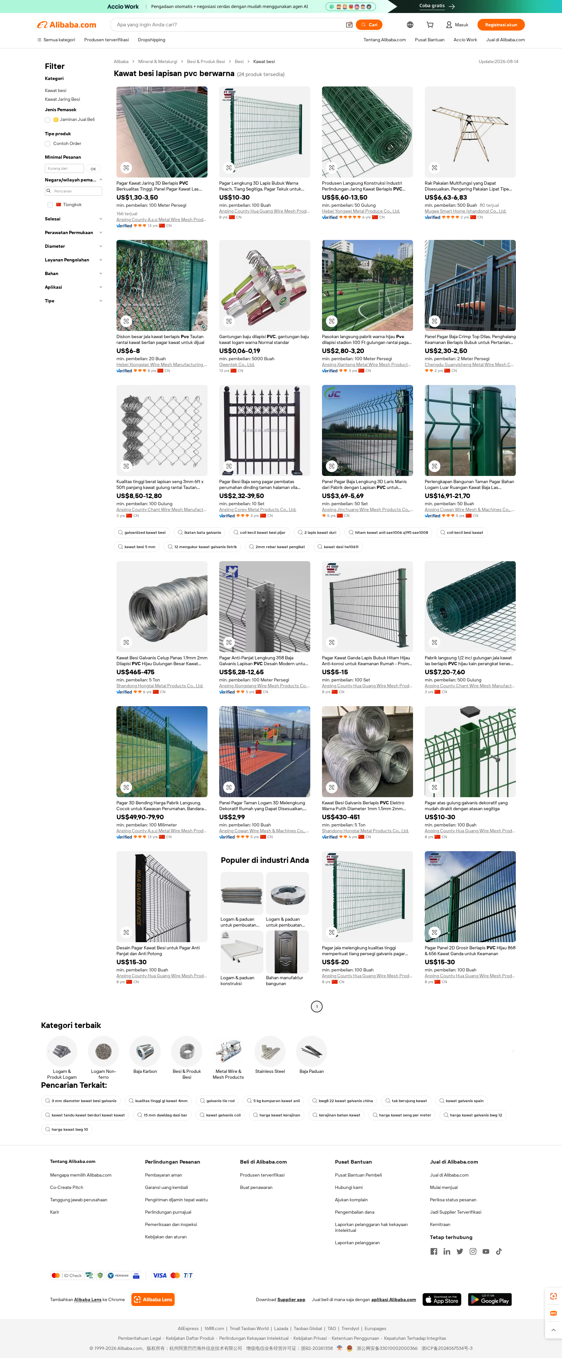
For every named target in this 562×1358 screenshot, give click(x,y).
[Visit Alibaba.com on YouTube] (486, 1251)
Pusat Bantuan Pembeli (358, 1175)
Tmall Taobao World (249, 1328)
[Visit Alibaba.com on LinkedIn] (447, 1251)
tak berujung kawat (409, 1101)
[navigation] (73, 535)
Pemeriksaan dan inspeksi (171, 1224)
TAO (332, 1328)
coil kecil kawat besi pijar (263, 532)
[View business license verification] (340, 1348)
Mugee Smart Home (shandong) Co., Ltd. (465, 211)
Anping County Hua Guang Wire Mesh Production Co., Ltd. (264, 211)
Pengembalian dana (354, 1212)
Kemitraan (440, 1224)
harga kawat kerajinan (280, 1115)
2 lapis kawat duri (320, 532)
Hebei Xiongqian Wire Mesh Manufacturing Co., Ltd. (161, 364)
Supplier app (291, 1299)
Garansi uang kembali (166, 1187)
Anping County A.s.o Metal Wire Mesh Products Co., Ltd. (161, 219)
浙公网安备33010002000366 (387, 1348)
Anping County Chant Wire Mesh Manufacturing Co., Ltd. (161, 509)
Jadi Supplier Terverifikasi (455, 1212)
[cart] (431, 25)
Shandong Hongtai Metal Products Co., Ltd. (159, 685)
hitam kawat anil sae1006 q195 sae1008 (391, 532)
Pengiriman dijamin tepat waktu (176, 1199)
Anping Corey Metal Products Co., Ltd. (257, 509)
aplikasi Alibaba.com (393, 1299)
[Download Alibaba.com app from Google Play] (490, 1299)
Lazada (281, 1328)
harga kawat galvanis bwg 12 (476, 1115)
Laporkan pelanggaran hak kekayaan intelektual (371, 1227)
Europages (375, 1328)
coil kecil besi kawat (465, 532)
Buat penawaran (256, 1187)
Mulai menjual (444, 1187)
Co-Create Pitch (66, 1187)
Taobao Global (308, 1328)
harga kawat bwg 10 (70, 1129)
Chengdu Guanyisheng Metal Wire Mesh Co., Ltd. (470, 364)
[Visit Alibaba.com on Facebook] (434, 1251)
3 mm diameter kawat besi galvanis (84, 1101)
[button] (349, 25)
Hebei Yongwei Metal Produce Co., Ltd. (361, 211)
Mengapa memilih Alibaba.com (81, 1175)
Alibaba (121, 61)
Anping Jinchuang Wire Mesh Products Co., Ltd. (367, 509)
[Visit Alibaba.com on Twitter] (460, 1251)
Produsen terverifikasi (262, 1175)
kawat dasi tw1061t (341, 547)
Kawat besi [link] (264, 61)
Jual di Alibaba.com (449, 1175)
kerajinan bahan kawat (339, 1115)
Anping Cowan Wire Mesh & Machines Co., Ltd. (470, 509)
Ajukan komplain (351, 1199)
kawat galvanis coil (223, 1115)
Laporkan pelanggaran (357, 1242)
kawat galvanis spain (465, 1101)
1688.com (214, 1328)
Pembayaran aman (163, 1175)
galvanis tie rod (220, 1101)
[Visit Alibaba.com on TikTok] (499, 1251)
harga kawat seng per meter (405, 1115)
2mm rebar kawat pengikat (280, 547)
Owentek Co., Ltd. (237, 364)
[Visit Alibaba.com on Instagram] (473, 1251)
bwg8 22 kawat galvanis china (346, 1101)
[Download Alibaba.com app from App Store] (442, 1299)
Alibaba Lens (87, 1299)
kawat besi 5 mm (140, 547)
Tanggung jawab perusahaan (78, 1199)
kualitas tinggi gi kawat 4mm (161, 1101)
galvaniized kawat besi (145, 532)
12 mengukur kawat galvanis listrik (205, 547)
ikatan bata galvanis (202, 532)
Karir (54, 1212)
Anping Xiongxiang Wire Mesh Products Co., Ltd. (264, 685)
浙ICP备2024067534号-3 (447, 1348)
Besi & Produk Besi (206, 61)
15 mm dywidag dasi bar (165, 1115)
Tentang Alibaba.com (72, 1161)
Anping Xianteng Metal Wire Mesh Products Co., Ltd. (367, 364)
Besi (239, 61)
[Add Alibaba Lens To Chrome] (153, 1299)
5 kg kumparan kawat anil (276, 1101)
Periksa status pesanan (453, 1199)
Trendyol (350, 1328)
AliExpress (188, 1328)
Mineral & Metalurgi (157, 61)
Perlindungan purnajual (168, 1212)
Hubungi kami (349, 1187)
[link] (553, 1296)
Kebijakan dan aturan (166, 1236)
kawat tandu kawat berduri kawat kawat (88, 1115)
